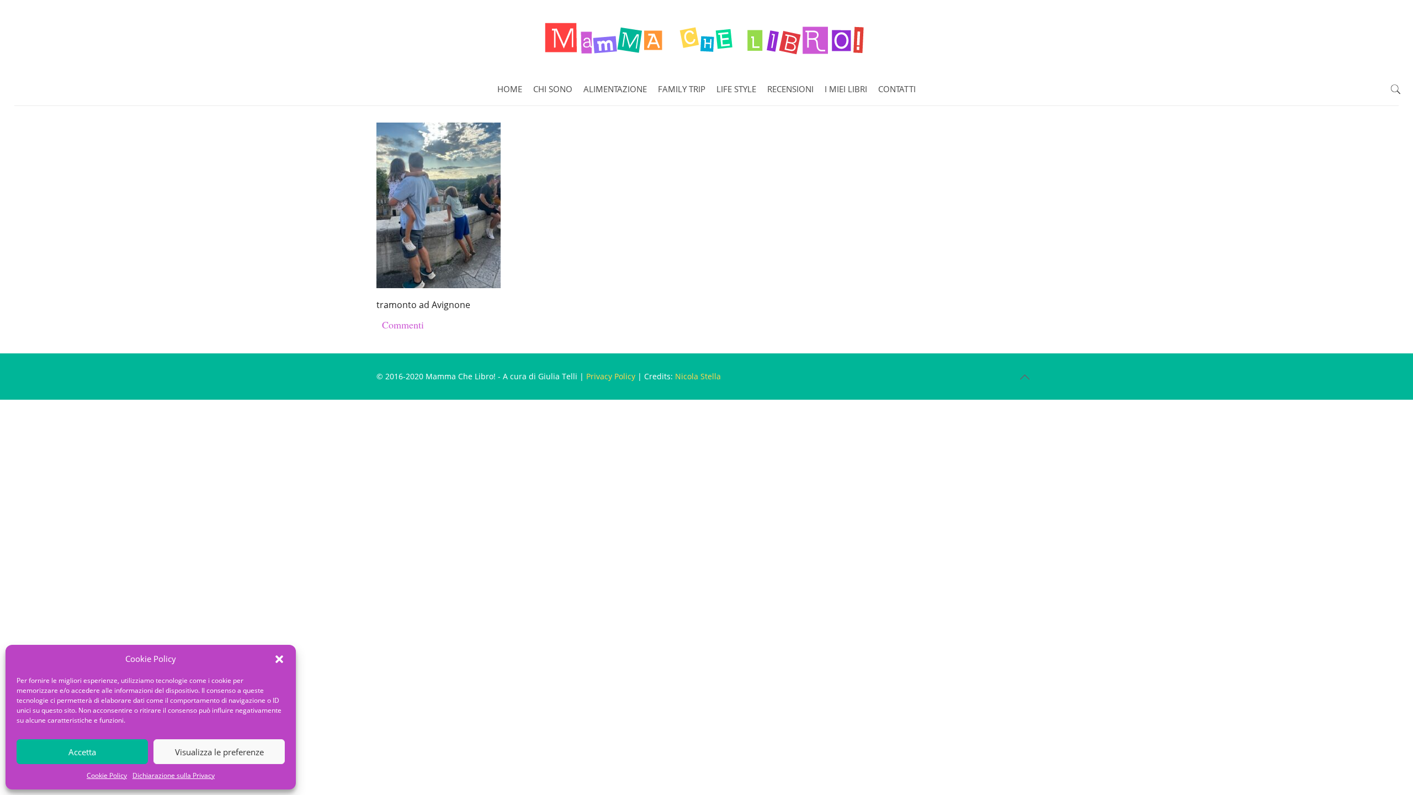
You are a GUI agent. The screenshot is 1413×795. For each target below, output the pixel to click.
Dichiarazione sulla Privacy (173, 775)
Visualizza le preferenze (219, 751)
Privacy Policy (610, 376)
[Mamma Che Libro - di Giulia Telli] (706, 36)
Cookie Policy (107, 775)
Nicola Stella (698, 376)
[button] (279, 659)
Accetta (82, 751)
